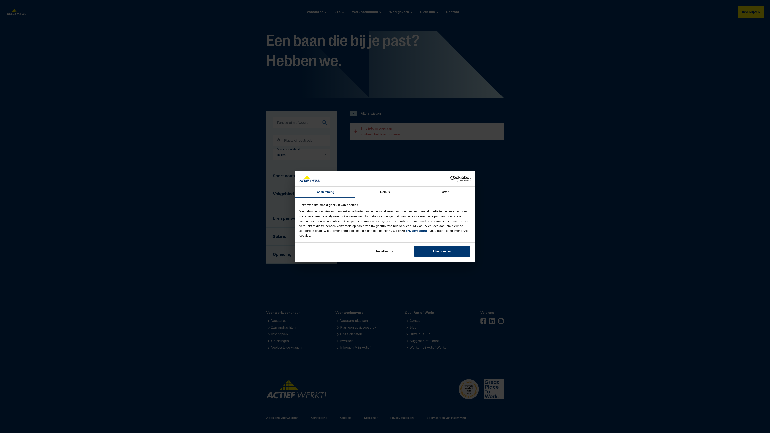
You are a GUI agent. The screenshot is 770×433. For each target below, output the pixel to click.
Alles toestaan (442, 251)
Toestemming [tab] (324, 192)
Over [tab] (445, 192)
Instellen (382, 251)
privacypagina (416, 230)
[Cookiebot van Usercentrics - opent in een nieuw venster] (453, 179)
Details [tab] (385, 192)
